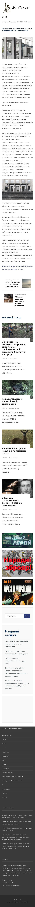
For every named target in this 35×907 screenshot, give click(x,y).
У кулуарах (5, 789)
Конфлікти (5, 752)
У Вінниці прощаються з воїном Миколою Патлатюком (12, 502)
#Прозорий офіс (18, 266)
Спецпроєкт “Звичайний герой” (13, 776)
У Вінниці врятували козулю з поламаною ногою (14, 451)
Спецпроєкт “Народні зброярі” (12, 781)
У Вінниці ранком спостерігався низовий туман (13, 283)
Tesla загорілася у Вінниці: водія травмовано (12, 401)
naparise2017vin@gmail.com (11, 885)
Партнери (5, 768)
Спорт (15, 358)
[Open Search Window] (3, 17)
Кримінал (11, 408)
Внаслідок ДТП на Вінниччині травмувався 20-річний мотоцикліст (16, 644)
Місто (30, 22)
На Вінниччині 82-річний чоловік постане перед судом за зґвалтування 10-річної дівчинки (16, 846)
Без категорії (6, 735)
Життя (10, 457)
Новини (4, 24)
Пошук (27, 616)
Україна (4, 793)
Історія (4, 748)
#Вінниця (6, 266)
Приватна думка (7, 772)
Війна (10, 509)
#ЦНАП (21, 269)
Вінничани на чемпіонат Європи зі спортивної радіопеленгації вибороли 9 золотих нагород (13, 348)
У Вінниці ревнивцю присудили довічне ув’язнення (20, 300)
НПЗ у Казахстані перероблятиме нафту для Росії (15, 661)
